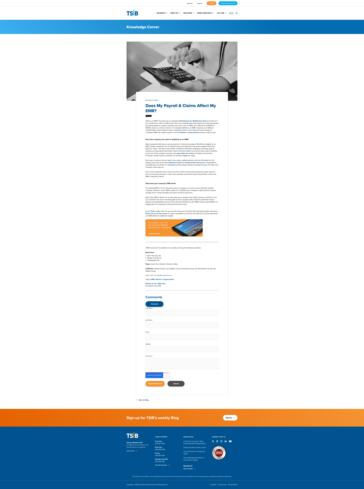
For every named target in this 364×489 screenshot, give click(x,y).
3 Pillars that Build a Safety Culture (194, 447)
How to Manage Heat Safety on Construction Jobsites (193, 459)
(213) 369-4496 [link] (160, 461)
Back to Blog (143, 400)
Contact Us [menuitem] (200, 3)
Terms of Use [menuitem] (222, 485)
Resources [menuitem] (190, 3)
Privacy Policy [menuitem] (232, 485)
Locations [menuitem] (213, 485)
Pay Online (211, 3)
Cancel (176, 383)
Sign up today (188, 469)
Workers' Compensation (164, 279)
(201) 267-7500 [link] (160, 443)
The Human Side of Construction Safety (194, 452)
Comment (154, 304)
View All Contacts (161, 465)
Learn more (131, 451)
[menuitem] (162, 13)
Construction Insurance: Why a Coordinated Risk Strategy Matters (194, 442)
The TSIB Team (159, 283)
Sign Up (229, 417)
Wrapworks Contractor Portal (228, 3)
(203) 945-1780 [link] (160, 449)
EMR (153, 279)
